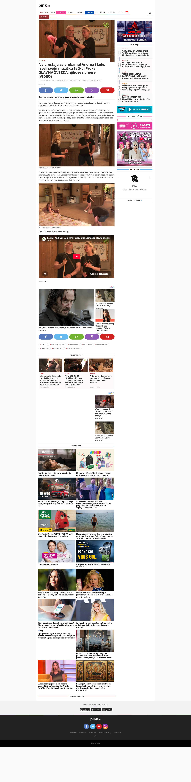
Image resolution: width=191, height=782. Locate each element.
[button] (41, 369)
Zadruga (61, 13)
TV (96, 13)
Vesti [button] (53, 13)
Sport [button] (102, 13)
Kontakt (73, 731)
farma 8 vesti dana (101, 344)
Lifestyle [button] (111, 13)
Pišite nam (117, 731)
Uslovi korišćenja (105, 731)
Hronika (80, 13)
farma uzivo (44, 348)
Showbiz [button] (71, 13)
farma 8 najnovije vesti (57, 344)
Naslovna (44, 13)
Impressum (92, 731)
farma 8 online (73, 344)
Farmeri (90, 13)
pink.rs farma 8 (57, 348)
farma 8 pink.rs (87, 344)
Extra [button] (120, 13)
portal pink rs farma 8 (73, 348)
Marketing (83, 731)
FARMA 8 (43, 344)
